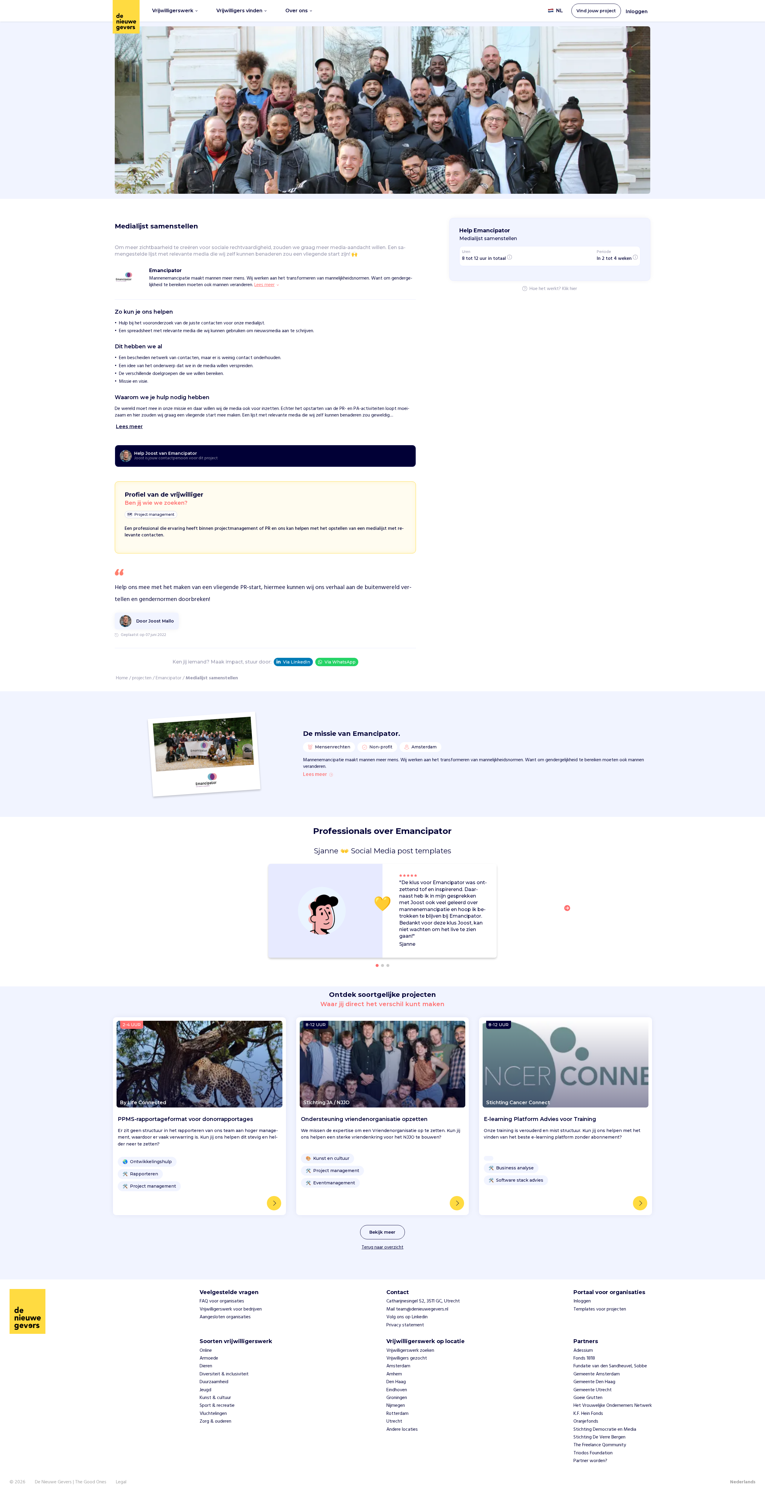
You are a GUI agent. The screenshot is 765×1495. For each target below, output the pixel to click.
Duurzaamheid (214, 1382)
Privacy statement (405, 1325)
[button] (569, 911)
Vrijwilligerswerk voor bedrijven (231, 1309)
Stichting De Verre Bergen (599, 1437)
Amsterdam (398, 1366)
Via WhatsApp (340, 662)
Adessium (583, 1350)
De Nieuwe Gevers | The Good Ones (70, 1482)
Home (122, 678)
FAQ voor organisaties (222, 1301)
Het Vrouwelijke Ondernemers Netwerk (612, 1405)
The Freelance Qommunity (599, 1445)
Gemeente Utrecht (592, 1390)
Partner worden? (590, 1461)
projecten (142, 678)
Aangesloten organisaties (225, 1317)
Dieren (206, 1366)
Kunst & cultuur (215, 1398)
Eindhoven (396, 1390)
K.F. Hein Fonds (588, 1414)
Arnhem (394, 1374)
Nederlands (742, 1482)
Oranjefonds (585, 1421)
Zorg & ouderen (215, 1421)
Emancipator (168, 678)
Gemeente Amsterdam (596, 1374)
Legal (121, 1482)
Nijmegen (395, 1405)
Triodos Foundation (593, 1453)
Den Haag (396, 1382)
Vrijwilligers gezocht (406, 1358)
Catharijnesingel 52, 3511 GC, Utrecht (423, 1301)
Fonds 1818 (584, 1358)
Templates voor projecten (599, 1309)
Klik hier (569, 289)
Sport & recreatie (217, 1405)
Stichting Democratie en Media (604, 1429)
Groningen (396, 1398)
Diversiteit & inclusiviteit (224, 1374)
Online (206, 1350)
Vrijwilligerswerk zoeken (410, 1350)
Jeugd (205, 1390)
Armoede (209, 1358)
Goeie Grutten (587, 1398)
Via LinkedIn (296, 662)
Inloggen (637, 11)
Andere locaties (402, 1429)
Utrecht (394, 1421)
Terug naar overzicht (382, 1247)
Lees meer (315, 774)
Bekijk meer (382, 1232)
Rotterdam (397, 1414)
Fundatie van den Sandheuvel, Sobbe (610, 1366)
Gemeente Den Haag (594, 1382)
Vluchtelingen (213, 1414)
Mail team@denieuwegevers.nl (417, 1309)
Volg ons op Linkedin (407, 1317)
